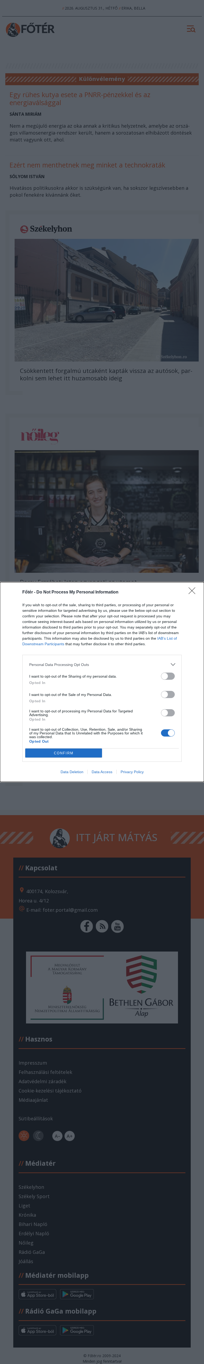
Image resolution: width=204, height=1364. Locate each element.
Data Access (102, 772)
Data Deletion (72, 772)
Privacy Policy (132, 772)
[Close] (194, 592)
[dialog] (102, 682)
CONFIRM (64, 753)
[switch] (168, 676)
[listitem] (102, 664)
